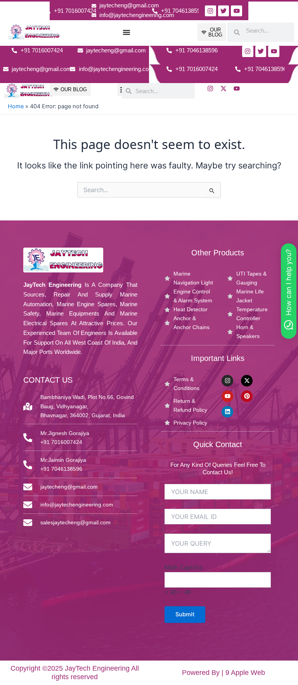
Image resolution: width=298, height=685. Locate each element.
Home (16, 106)
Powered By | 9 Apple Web (223, 672)
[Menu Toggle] (126, 32)
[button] (288, 291)
